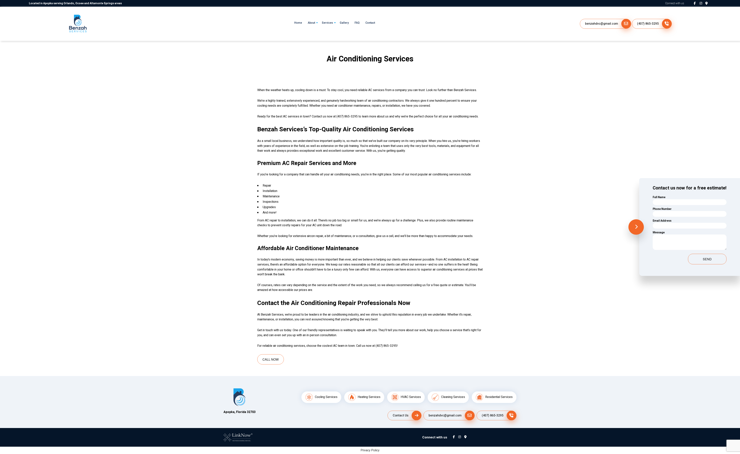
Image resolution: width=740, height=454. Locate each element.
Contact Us (400, 415)
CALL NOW (270, 359)
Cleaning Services (453, 397)
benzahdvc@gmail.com (601, 23)
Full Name (659, 197)
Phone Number (662, 209)
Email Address (662, 221)
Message (659, 232)
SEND (707, 259)
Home (298, 23)
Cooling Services (326, 397)
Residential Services (499, 397)
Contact (370, 23)
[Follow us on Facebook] (697, 3)
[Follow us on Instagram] (702, 3)
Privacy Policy (370, 450)
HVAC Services (411, 397)
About (311, 23)
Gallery (344, 23)
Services (327, 23)
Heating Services (369, 397)
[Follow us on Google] (708, 3)
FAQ (357, 23)
